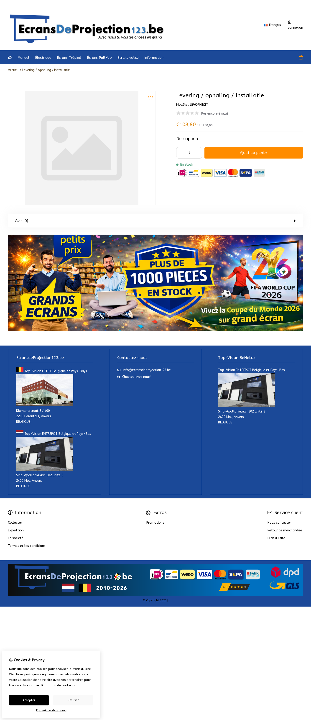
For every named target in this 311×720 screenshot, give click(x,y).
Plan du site (276, 538)
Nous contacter (279, 523)
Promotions (155, 523)
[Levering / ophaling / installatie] (82, 204)
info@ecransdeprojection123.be (147, 370)
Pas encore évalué (215, 113)
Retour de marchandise (285, 530)
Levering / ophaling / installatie (46, 70)
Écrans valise (128, 58)
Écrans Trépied (69, 58)
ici (73, 685)
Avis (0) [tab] (21, 220)
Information (153, 58)
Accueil (13, 70)
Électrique (43, 58)
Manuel (23, 58)
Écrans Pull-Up (99, 58)
